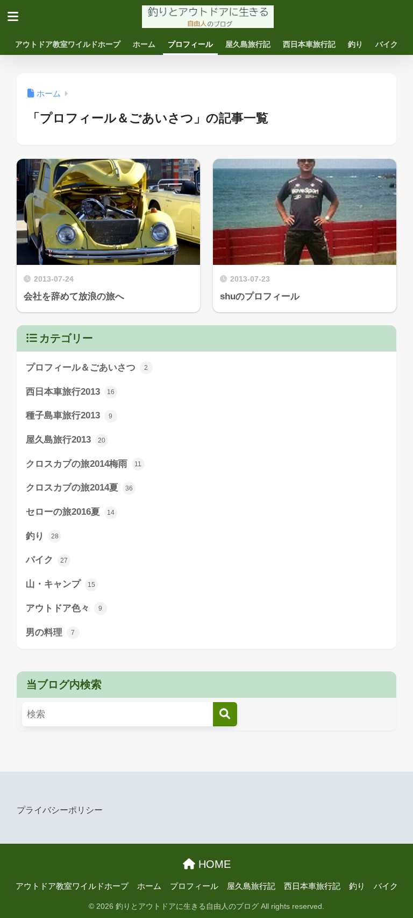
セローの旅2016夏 (70, 512)
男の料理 (50, 632)
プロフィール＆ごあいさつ (87, 367)
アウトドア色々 (64, 608)
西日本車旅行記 (309, 44)
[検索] (225, 714)
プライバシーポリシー (60, 810)
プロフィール (190, 44)
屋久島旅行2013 (65, 440)
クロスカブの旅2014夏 (79, 487)
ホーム (144, 44)
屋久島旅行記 (247, 44)
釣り (355, 44)
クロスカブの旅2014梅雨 (84, 464)
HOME (213, 864)
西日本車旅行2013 (70, 392)
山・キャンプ (60, 584)
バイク (386, 44)
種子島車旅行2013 (69, 415)
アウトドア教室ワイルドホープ (67, 44)
